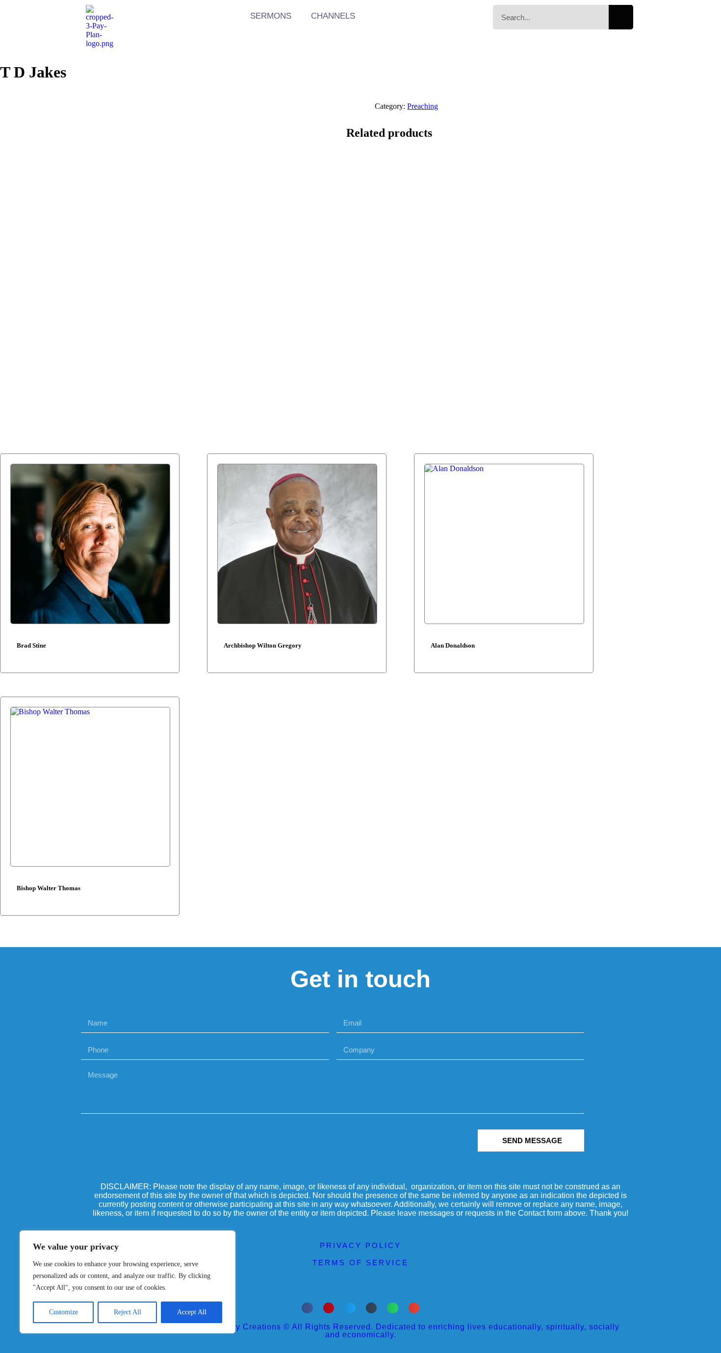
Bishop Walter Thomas (48, 888)
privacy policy (360, 1245)
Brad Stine (31, 645)
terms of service (360, 1262)
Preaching (422, 106)
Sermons (270, 16)
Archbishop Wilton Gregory (263, 645)
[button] (307, 1308)
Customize (63, 1312)
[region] (127, 1281)
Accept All (191, 1312)
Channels (333, 16)
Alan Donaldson (453, 645)
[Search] (621, 17)
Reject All (127, 1312)
